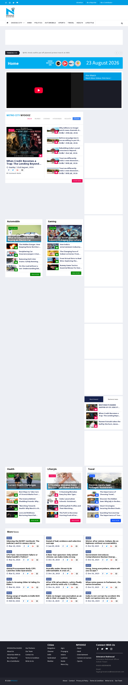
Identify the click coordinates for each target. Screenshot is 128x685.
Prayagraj (64, 651)
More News (77, 181)
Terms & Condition (32, 658)
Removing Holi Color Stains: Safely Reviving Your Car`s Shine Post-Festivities (28, 260)
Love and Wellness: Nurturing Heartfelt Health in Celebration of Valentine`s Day (29, 514)
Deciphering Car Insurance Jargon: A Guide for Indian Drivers (30, 252)
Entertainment (82, 654)
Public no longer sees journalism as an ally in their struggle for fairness (64, 597)
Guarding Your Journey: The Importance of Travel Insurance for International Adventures (111, 514)
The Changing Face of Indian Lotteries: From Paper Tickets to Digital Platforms (70, 252)
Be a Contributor (106, 2)
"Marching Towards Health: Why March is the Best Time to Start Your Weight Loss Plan (29, 507)
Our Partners (30, 648)
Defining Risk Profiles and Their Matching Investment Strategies (70, 507)
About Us (10, 651)
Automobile (50, 23)
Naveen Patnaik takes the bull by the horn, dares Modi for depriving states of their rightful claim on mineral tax (109, 422)
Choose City (16, 23)
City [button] (77, 118)
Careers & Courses (84, 658)
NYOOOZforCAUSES (14, 648)
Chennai (46, 119)
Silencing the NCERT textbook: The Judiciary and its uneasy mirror (22, 542)
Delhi (30, 119)
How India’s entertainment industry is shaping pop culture (70, 245)
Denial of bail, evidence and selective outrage (63, 542)
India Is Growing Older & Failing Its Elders (23, 583)
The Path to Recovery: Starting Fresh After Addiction (68, 514)
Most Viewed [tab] (94, 399)
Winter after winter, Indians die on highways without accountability (102, 542)
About (65, 681)
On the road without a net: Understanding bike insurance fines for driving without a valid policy (29, 267)
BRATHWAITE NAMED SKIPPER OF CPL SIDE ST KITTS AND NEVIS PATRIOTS (108, 406)
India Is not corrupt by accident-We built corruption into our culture (103, 597)
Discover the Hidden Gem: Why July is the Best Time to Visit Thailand (110, 500)
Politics (38, 23)
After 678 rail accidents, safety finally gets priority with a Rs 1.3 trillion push (64, 583)
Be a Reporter (91, 2)
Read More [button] (35, 274)
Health (80, 23)
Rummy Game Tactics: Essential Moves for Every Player (70, 266)
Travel (71, 23)
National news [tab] (113, 399)
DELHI (9, 538)
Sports (61, 23)
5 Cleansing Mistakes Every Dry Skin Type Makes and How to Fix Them (68, 493)
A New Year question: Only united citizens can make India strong (62, 556)
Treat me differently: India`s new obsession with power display (68, 159)
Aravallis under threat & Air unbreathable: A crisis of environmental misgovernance (60, 569)
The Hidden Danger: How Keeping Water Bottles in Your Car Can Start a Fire (29, 245)
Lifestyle (90, 23)
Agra (62, 648)
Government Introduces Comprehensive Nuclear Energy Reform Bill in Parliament (100, 556)
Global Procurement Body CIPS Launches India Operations (21, 569)
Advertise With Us (13, 654)
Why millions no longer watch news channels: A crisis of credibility (69, 129)
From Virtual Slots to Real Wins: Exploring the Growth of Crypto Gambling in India (70, 259)
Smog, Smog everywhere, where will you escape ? (103, 569)
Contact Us (30, 654)
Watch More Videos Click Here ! (98, 78)
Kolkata (68, 119)
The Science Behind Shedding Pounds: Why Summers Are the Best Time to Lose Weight (28, 500)
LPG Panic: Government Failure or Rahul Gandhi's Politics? (22, 556)
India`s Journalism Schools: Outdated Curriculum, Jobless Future (67, 500)
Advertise (79, 2)
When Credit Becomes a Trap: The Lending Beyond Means (22, 162)
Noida (63, 661)
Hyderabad (57, 119)
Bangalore (51, 648)
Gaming (52, 221)
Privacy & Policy (82, 681)
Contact (72, 681)
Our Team (29, 651)
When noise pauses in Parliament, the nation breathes (103, 583)
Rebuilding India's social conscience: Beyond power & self (69, 149)
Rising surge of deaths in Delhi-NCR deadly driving (23, 597)
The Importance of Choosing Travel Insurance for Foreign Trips (109, 493)
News (79, 648)
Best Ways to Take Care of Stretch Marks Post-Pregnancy (29, 493)
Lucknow (64, 658)
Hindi (29, 23)
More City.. (65, 664)
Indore (63, 654)
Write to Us (30, 661)
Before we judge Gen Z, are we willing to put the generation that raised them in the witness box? (70, 139)
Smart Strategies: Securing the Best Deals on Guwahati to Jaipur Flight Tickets (110, 507)
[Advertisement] (44, 201)
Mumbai (37, 119)
